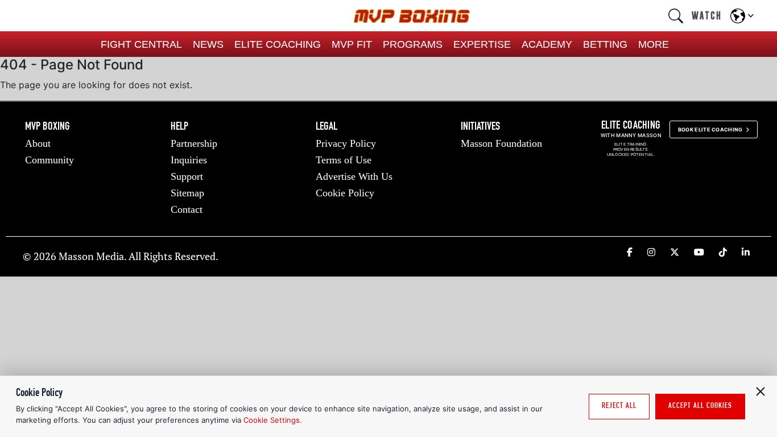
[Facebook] (629, 252)
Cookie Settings (271, 419)
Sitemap (187, 193)
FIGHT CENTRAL (141, 44)
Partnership (194, 143)
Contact (186, 209)
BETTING (605, 44)
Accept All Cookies (700, 406)
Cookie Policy (345, 193)
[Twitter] (675, 252)
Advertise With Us (354, 176)
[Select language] (742, 16)
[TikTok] (722, 252)
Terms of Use (343, 160)
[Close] (760, 391)
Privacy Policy (346, 143)
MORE (653, 44)
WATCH (707, 15)
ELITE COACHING (277, 44)
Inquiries (189, 160)
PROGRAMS (413, 44)
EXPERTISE (482, 44)
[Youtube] (699, 252)
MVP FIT (352, 44)
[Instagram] (651, 252)
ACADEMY (547, 44)
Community (49, 160)
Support (187, 176)
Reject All (619, 406)
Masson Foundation (501, 143)
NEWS (208, 44)
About (38, 143)
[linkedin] (745, 252)
